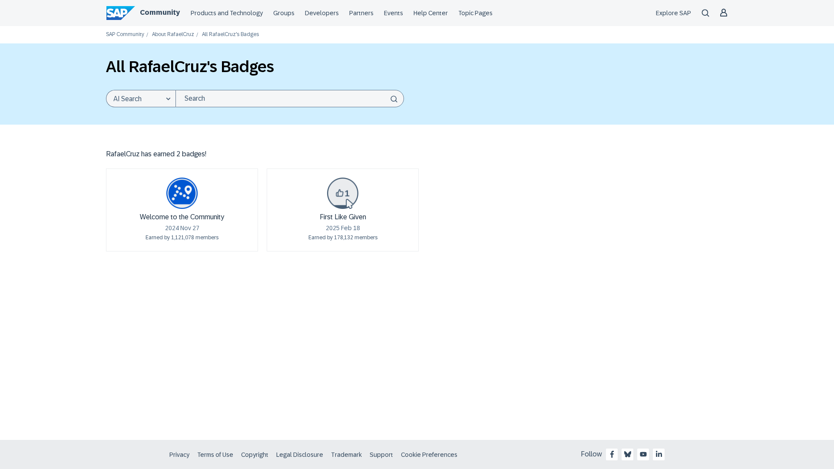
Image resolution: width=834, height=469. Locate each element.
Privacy (179, 454)
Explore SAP (673, 13)
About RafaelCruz (173, 34)
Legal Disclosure (299, 454)
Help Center (431, 13)
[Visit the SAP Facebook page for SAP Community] (612, 454)
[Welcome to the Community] (182, 193)
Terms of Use (215, 454)
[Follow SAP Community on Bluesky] (627, 454)
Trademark (346, 454)
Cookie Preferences (429, 454)
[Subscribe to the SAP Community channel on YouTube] (643, 454)
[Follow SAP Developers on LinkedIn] (658, 454)
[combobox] (289, 98)
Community (160, 12)
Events (393, 13)
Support (381, 454)
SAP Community (125, 34)
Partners (361, 13)
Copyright (254, 454)
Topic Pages (475, 13)
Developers (322, 13)
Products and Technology (227, 13)
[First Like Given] (342, 193)
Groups (284, 13)
